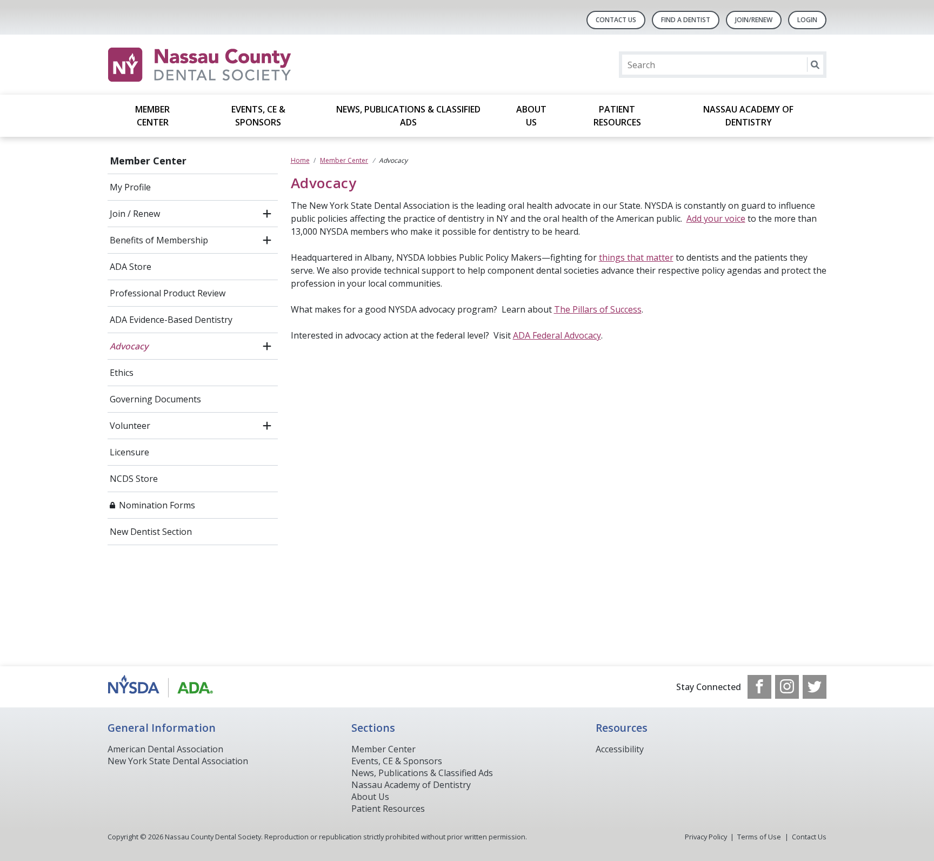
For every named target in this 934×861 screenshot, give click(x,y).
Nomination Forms (157, 505)
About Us (531, 115)
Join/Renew (753, 19)
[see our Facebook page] (759, 687)
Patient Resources (617, 115)
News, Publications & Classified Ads (408, 115)
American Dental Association (165, 749)
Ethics (122, 373)
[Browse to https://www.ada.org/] (162, 687)
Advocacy (129, 346)
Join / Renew (135, 214)
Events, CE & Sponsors (258, 115)
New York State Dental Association (178, 761)
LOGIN (807, 19)
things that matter (636, 257)
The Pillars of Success (598, 309)
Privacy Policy (706, 837)
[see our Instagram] (787, 687)
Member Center (152, 115)
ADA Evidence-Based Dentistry (171, 320)
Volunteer (130, 426)
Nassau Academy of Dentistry (748, 115)
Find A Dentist (685, 19)
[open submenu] (267, 213)
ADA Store (130, 267)
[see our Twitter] (814, 687)
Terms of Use (759, 837)
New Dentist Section (151, 532)
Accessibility (620, 749)
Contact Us (616, 19)
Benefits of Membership (159, 240)
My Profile (130, 187)
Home (300, 160)
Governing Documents (155, 399)
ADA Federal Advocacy (557, 335)
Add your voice (715, 218)
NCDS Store (134, 479)
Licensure (129, 452)
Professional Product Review (167, 293)
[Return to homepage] (247, 64)
